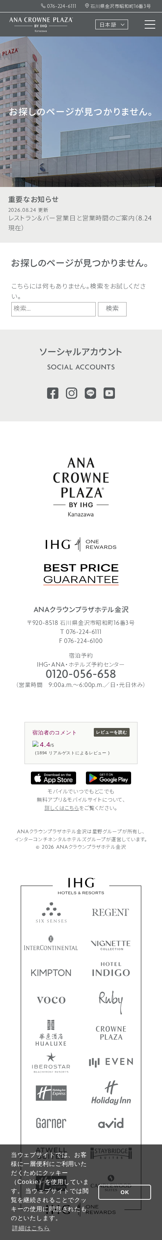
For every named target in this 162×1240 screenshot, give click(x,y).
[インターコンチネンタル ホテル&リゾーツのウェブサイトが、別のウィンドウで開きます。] (51, 942)
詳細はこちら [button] (31, 1228)
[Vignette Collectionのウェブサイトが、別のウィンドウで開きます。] (110, 945)
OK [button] (125, 1192)
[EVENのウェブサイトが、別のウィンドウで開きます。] (111, 1063)
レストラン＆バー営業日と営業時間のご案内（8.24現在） (80, 220)
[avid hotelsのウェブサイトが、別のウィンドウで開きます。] (111, 1123)
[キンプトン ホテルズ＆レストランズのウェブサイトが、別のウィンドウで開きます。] (51, 972)
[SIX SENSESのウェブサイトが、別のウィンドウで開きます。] (51, 912)
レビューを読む (111, 732)
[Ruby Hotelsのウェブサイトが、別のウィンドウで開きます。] (111, 1003)
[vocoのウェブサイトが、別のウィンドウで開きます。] (51, 1000)
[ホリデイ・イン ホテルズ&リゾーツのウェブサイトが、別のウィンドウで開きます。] (111, 1092)
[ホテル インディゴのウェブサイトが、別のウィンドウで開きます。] (111, 969)
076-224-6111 (61, 6)
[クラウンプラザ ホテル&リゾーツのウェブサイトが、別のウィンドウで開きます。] (111, 1033)
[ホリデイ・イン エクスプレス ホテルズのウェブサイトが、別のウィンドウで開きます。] (51, 1093)
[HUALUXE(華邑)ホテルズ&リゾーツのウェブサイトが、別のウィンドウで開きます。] (50, 1033)
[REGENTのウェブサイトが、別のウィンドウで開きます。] (111, 912)
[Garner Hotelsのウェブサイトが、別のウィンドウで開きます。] (51, 1123)
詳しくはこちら (61, 808)
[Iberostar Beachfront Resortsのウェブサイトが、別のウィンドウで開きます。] (51, 1062)
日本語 (107, 25)
